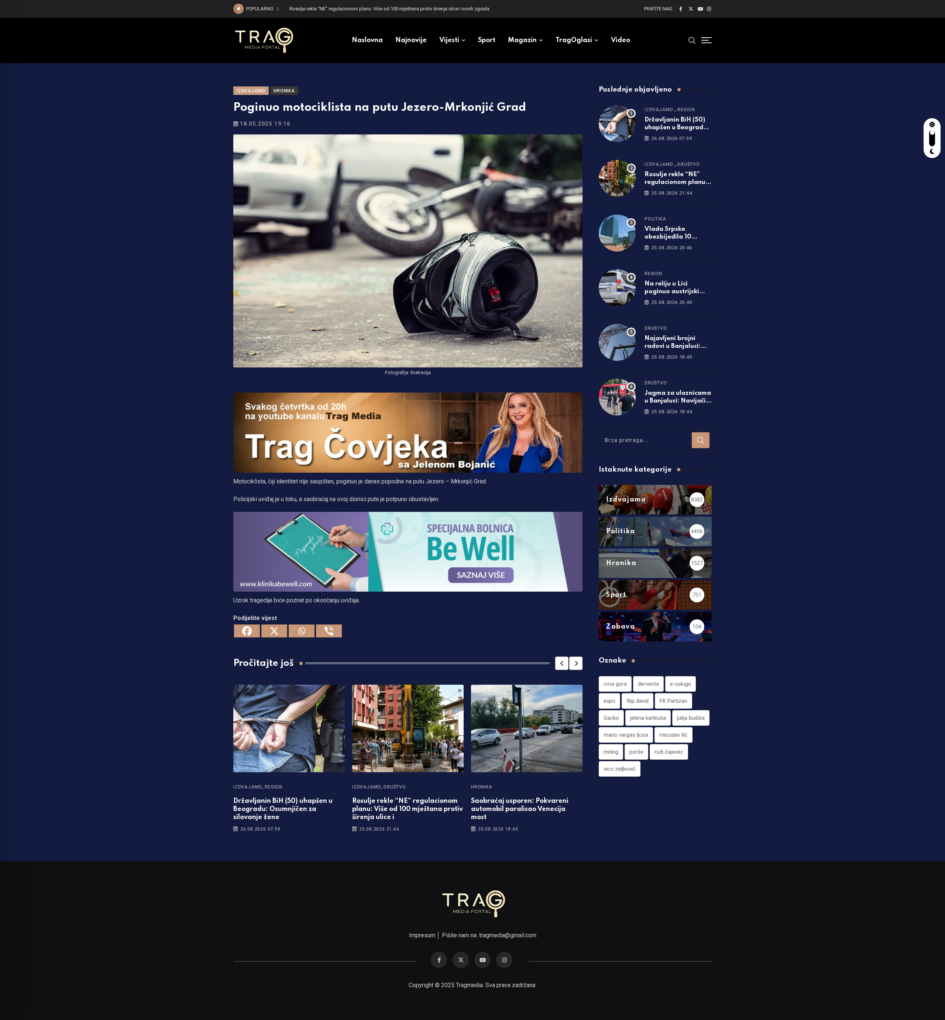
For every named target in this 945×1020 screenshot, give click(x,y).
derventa (648, 684)
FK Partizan (673, 701)
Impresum (422, 935)
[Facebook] (247, 630)
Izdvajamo (247, 787)
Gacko (611, 718)
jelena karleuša (648, 718)
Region (273, 787)
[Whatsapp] (302, 630)
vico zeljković (620, 769)
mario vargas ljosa (626, 735)
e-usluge (680, 684)
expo (609, 701)
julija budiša (691, 718)
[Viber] (329, 630)
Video (620, 40)
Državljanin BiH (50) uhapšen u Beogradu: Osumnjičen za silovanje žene (283, 809)
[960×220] (408, 551)
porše (636, 752)
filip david (637, 701)
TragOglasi (574, 40)
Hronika (481, 787)
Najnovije (411, 40)
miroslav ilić (673, 735)
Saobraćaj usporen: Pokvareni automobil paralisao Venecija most (519, 809)
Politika (655, 219)
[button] (561, 663)
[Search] (692, 40)
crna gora (615, 684)
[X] (274, 630)
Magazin (522, 40)
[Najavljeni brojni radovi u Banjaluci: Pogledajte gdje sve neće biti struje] (617, 342)
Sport (486, 40)
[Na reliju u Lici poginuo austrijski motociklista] (617, 287)
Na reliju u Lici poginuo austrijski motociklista (672, 291)
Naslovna (367, 40)
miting (611, 752)
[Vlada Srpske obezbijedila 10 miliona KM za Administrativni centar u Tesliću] (617, 233)
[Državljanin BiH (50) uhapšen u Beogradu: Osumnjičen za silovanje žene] (617, 123)
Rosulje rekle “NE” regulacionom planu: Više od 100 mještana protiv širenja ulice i (407, 809)
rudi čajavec (668, 752)
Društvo (395, 787)
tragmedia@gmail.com (507, 935)
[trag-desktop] (408, 431)
